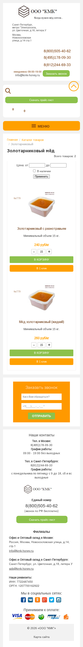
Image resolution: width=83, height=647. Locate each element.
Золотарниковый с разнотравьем (41, 228)
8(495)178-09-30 (41, 445)
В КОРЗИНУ (41, 259)
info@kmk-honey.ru (27, 75)
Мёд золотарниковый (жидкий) (41, 322)
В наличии (43, 171)
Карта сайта (42, 637)
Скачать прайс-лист (41, 100)
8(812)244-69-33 (57, 64)
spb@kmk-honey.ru (21, 569)
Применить (41, 176)
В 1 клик (41, 268)
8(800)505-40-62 (57, 50)
